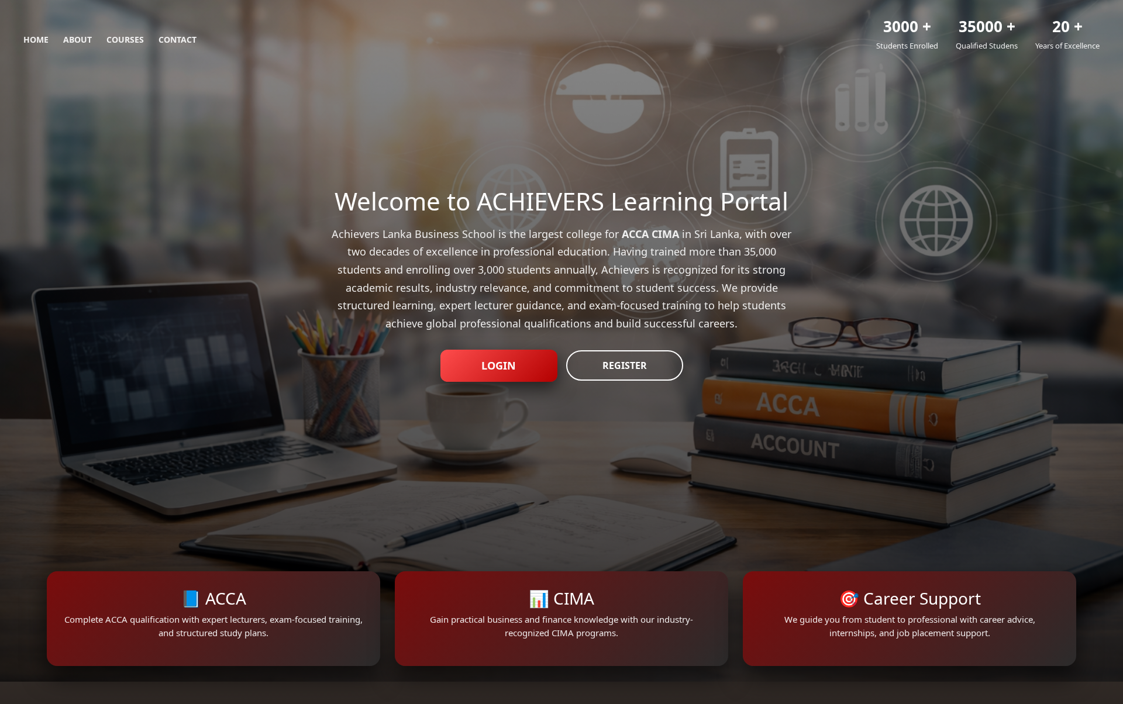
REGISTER (624, 365)
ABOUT (77, 39)
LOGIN (498, 365)
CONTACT (178, 39)
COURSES (125, 39)
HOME (36, 39)
